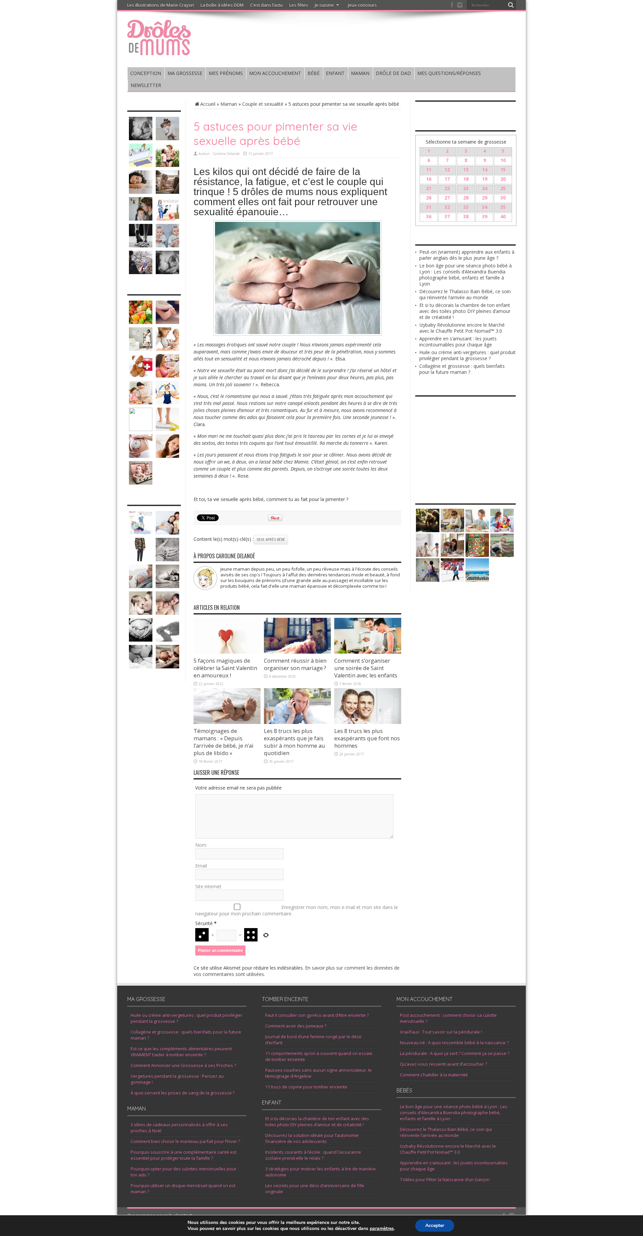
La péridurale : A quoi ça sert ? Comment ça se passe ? (454, 1053)
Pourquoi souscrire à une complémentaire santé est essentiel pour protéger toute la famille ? (183, 1155)
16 (428, 179)
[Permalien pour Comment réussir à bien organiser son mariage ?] (297, 652)
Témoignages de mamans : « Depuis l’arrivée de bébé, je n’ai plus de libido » (224, 742)
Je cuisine (324, 5)
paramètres (382, 1229)
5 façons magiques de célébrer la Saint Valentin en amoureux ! (225, 668)
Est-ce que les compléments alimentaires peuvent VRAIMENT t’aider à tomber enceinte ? (181, 1052)
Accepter (434, 1225)
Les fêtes (298, 5)
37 (447, 216)
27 (447, 197)
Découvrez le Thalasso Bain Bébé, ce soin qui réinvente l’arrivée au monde (465, 294)
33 (466, 207)
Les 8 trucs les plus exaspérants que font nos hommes (367, 738)
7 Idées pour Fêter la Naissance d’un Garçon (445, 1179)
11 (428, 169)
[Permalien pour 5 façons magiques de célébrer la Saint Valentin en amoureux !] (227, 652)
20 (503, 179)
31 (428, 207)
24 (484, 188)
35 (503, 207)
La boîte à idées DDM (222, 5)
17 (447, 179)
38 (466, 216)
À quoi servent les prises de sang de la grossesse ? (182, 1093)
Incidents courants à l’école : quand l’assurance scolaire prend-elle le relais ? (313, 1155)
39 (484, 216)
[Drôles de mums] (159, 51)
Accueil (207, 104)
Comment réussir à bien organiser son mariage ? (295, 664)
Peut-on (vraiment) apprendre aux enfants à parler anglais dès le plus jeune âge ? (466, 255)
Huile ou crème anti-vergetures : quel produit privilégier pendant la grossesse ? (467, 355)
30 (503, 197)
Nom (200, 845)
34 (484, 207)
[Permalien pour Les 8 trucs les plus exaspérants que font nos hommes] (367, 722)
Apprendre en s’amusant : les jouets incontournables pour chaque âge (458, 341)
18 (466, 179)
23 (466, 188)
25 (503, 188)
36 (428, 216)
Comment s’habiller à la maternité (434, 1075)
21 (428, 188)
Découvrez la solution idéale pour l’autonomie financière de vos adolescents (312, 1138)
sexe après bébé (271, 539)
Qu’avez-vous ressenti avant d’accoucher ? (443, 1064)
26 (428, 197)
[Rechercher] (511, 5)
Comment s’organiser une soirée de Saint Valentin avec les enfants (365, 668)
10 (503, 160)
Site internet (208, 886)
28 (466, 197)
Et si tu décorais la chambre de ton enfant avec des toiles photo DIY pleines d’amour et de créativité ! (464, 311)
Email (201, 865)
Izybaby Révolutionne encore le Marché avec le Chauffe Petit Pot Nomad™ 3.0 (462, 328)
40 (503, 216)
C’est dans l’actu (266, 5)
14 (484, 169)
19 (484, 179)
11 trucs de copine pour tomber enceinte (306, 1087)
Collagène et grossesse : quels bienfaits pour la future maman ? (462, 369)
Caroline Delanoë (226, 153)
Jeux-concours (362, 5)
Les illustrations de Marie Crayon (160, 5)
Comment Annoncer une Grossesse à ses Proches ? (183, 1065)
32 (447, 207)
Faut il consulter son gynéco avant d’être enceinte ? (317, 1015)
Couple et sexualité (262, 104)
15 (503, 169)
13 (466, 169)
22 (447, 188)
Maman (228, 104)
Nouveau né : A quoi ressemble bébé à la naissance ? (454, 1043)
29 (484, 197)
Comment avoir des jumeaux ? (296, 1026)
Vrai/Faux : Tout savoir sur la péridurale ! (441, 1032)
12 (447, 169)
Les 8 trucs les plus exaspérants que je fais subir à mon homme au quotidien (294, 742)
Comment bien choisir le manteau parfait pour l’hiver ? (185, 1141)
